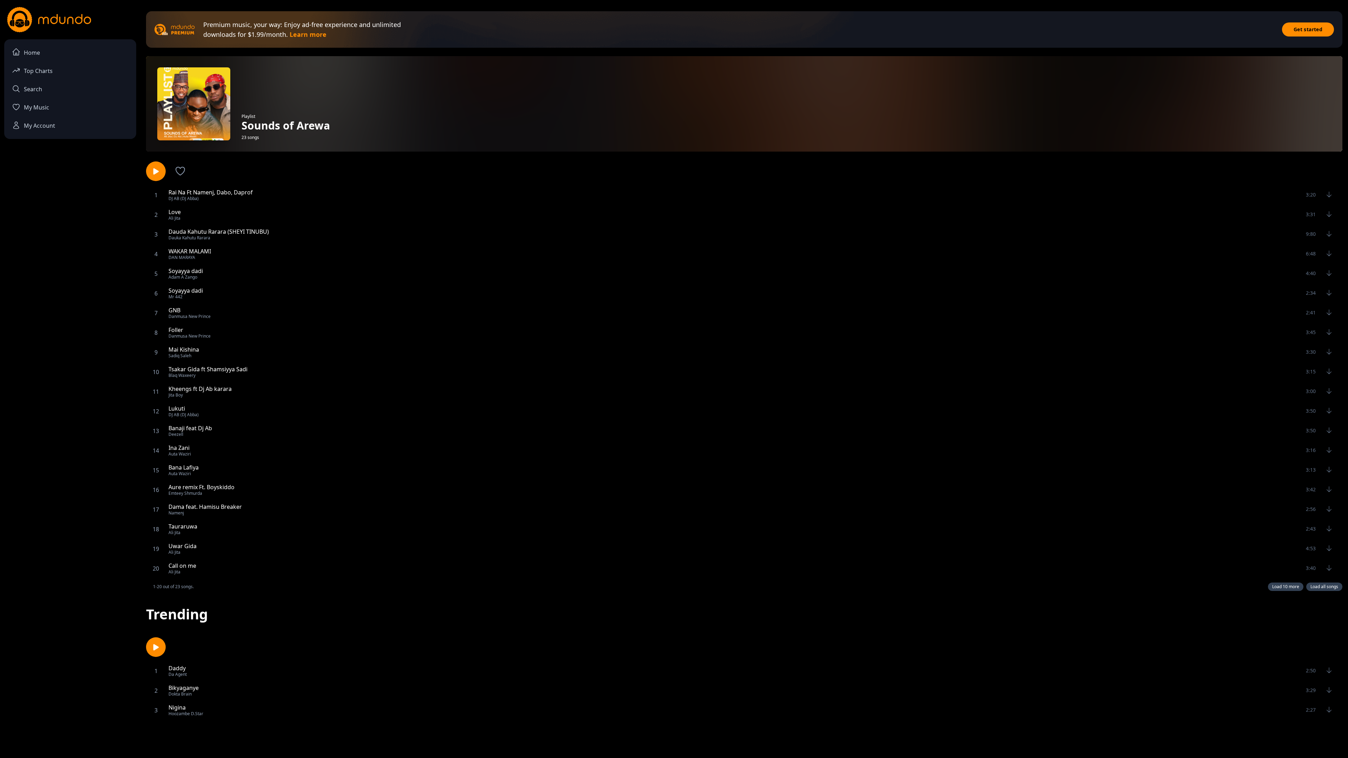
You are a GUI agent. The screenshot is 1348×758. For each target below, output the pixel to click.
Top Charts (38, 71)
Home (32, 52)
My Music (36, 107)
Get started (1308, 29)
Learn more (308, 34)
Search (33, 89)
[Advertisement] (674, 738)
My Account (39, 125)
